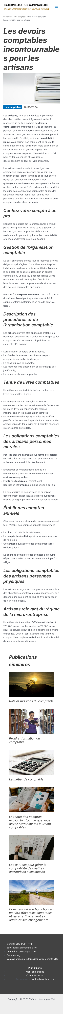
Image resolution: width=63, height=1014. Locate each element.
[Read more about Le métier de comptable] (31, 762)
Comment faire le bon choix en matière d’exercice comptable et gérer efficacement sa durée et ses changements (31, 914)
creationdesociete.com (42, 979)
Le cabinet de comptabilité (21, 951)
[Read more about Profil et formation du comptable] (31, 721)
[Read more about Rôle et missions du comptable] (31, 684)
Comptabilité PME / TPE (20, 944)
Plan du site (35, 968)
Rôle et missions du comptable (31, 701)
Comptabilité (8, 17)
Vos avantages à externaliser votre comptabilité (32, 959)
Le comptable (20, 17)
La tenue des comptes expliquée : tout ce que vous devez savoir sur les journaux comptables (30, 822)
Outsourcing (13, 955)
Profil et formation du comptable (24, 740)
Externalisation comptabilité (22, 947)
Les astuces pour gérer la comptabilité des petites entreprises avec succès (27, 868)
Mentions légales (35, 971)
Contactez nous (35, 975)
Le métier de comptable (26, 779)
